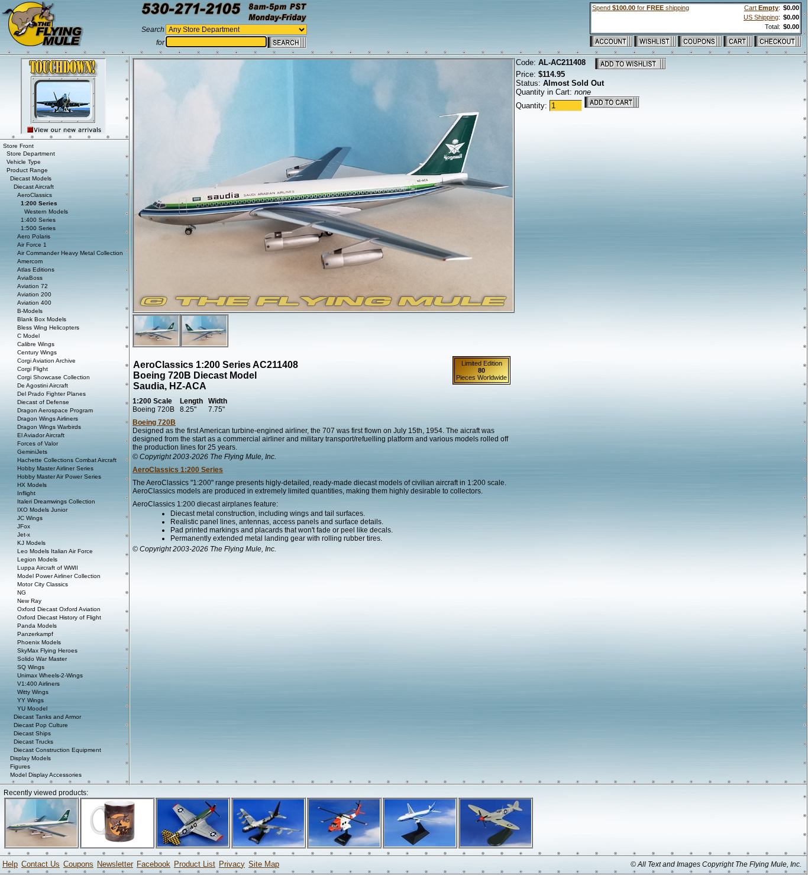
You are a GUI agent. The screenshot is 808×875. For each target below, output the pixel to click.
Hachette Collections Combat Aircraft (67, 460)
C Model (28, 335)
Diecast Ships (32, 733)
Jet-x (23, 534)
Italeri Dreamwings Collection (56, 501)
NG (21, 592)
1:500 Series (38, 228)
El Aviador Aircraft (40, 435)
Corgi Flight (32, 369)
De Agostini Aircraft (42, 385)
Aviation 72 (32, 286)
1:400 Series (38, 220)
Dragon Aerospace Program (55, 410)
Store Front (18, 146)
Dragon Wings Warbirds (49, 427)
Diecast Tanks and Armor (47, 716)
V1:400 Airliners (38, 683)
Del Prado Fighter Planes (51, 393)
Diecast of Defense (43, 402)
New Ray (29, 601)
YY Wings (30, 700)
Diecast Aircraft (34, 186)
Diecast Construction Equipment (57, 750)
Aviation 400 (34, 302)
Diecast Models (30, 178)
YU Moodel (32, 708)
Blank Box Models (41, 319)
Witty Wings (33, 692)
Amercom (30, 261)
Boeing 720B (154, 422)
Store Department (31, 153)
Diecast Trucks (33, 741)
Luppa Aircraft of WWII (47, 567)
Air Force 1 (32, 244)
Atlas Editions (35, 269)
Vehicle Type (24, 162)
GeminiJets (32, 451)
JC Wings (30, 518)
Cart (761, 7)
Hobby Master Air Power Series (59, 476)
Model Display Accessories (46, 774)
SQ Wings (30, 667)
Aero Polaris (33, 236)
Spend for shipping (640, 7)
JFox (23, 526)
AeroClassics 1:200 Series (177, 470)
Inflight (26, 493)
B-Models (30, 311)
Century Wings (37, 352)
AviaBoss (30, 278)
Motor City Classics (42, 584)
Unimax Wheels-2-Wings (50, 675)
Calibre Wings (35, 344)
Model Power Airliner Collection (59, 576)
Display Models (30, 758)
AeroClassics (34, 195)
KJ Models (31, 543)
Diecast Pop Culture (41, 725)
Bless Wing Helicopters (48, 327)
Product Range (27, 170)
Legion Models (37, 559)
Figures (20, 766)
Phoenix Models (39, 642)
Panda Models (37, 625)
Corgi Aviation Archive (46, 360)
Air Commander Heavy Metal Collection (70, 253)
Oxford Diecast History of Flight (59, 617)
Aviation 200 (34, 294)
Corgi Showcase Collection (53, 377)
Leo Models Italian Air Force (55, 551)
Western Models (46, 211)
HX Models (32, 485)
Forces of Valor (37, 443)
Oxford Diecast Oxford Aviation (59, 609)
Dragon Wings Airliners (47, 418)
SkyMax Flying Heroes (47, 650)
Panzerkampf (35, 634)
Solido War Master (42, 659)
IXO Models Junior (42, 509)
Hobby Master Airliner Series (55, 468)
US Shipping (761, 17)
